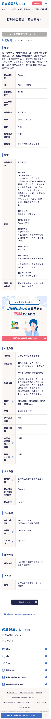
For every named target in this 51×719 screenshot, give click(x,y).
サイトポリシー (12, 692)
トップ (4, 9)
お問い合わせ (41, 702)
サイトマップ (33, 697)
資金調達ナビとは (13, 635)
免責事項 (39, 692)
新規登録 (37, 3)
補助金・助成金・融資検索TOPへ (22, 614)
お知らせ (9, 641)
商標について (30, 702)
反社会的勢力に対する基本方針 (13, 702)
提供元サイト (25, 602)
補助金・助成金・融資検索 (21, 9)
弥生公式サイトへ (25, 707)
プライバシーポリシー (26, 692)
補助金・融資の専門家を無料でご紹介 (21, 715)
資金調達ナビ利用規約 (19, 697)
